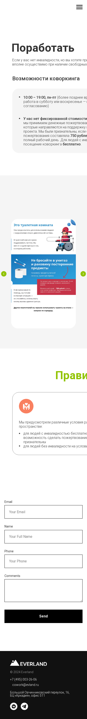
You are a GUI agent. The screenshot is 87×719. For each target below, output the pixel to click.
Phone (9, 551)
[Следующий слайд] (83, 274)
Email (8, 502)
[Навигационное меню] (79, 7)
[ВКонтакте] (13, 706)
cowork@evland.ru (25, 685)
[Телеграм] (24, 706)
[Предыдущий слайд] (3, 274)
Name (8, 526)
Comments (12, 576)
